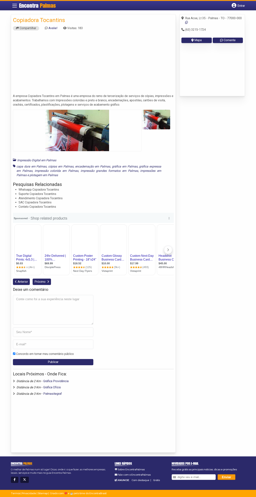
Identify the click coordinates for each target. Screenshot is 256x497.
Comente (230, 40)
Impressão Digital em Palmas (36, 160)
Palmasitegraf (52, 393)
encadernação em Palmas (92, 166)
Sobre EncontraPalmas (131, 469)
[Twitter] (24, 480)
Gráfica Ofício (52, 387)
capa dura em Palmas (31, 166)
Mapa (198, 40)
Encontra (37, 5)
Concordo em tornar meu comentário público (45, 354)
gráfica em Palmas (125, 166)
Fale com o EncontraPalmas (134, 474)
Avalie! (53, 28)
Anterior (23, 281)
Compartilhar (27, 28)
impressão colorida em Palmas (56, 171)
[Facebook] (14, 480)
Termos (15, 493)
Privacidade (29, 493)
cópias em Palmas (60, 166)
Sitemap (43, 493)
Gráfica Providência (56, 381)
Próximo (40, 281)
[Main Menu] (14, 5)
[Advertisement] (93, 64)
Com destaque (140, 480)
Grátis (156, 480)
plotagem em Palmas (44, 175)
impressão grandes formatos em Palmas (109, 171)
